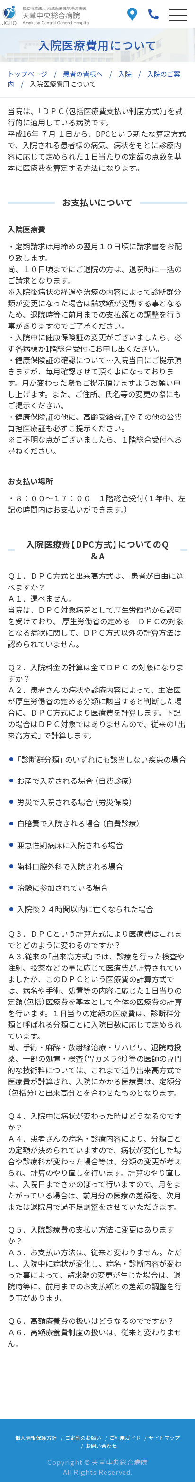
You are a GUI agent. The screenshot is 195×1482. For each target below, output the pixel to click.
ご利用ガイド (125, 1437)
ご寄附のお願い (83, 1437)
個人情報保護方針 (36, 1437)
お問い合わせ (101, 1445)
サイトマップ (164, 1437)
